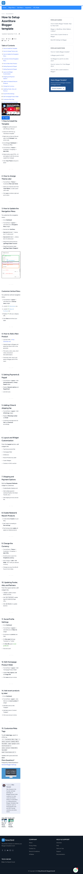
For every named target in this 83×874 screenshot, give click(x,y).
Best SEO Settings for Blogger (59, 40)
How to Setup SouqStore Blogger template (11, 825)
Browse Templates (57, 88)
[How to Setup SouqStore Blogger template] (11, 820)
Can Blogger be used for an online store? (59, 59)
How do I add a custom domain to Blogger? (59, 70)
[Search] (80, 3)
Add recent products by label (10, 102)
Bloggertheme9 (51, 871)
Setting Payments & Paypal (10, 66)
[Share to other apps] (8, 40)
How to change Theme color (10, 51)
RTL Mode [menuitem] (36, 7)
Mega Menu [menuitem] (11, 7)
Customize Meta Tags (8, 99)
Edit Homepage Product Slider (11, 96)
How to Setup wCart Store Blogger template (4, 825)
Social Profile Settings (8, 93)
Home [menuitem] (4, 7)
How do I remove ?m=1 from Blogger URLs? (60, 65)
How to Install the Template (10, 48)
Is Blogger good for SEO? (57, 55)
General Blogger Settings (9, 764)
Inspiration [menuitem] (28, 7)
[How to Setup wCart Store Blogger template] (4, 820)
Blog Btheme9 (42, 871)
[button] (78, 3)
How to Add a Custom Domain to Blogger (59, 35)
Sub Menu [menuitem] (20, 7)
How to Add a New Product (10, 63)
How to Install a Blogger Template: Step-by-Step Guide (61, 24)
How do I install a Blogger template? (60, 52)
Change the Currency (8, 86)
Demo (7, 118)
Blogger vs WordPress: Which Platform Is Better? (61, 30)
